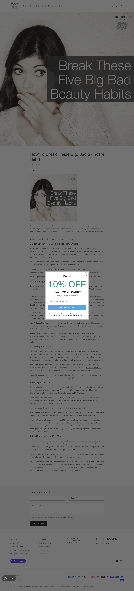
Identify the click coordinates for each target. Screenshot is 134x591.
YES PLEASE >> (67, 308)
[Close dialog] (86, 273)
